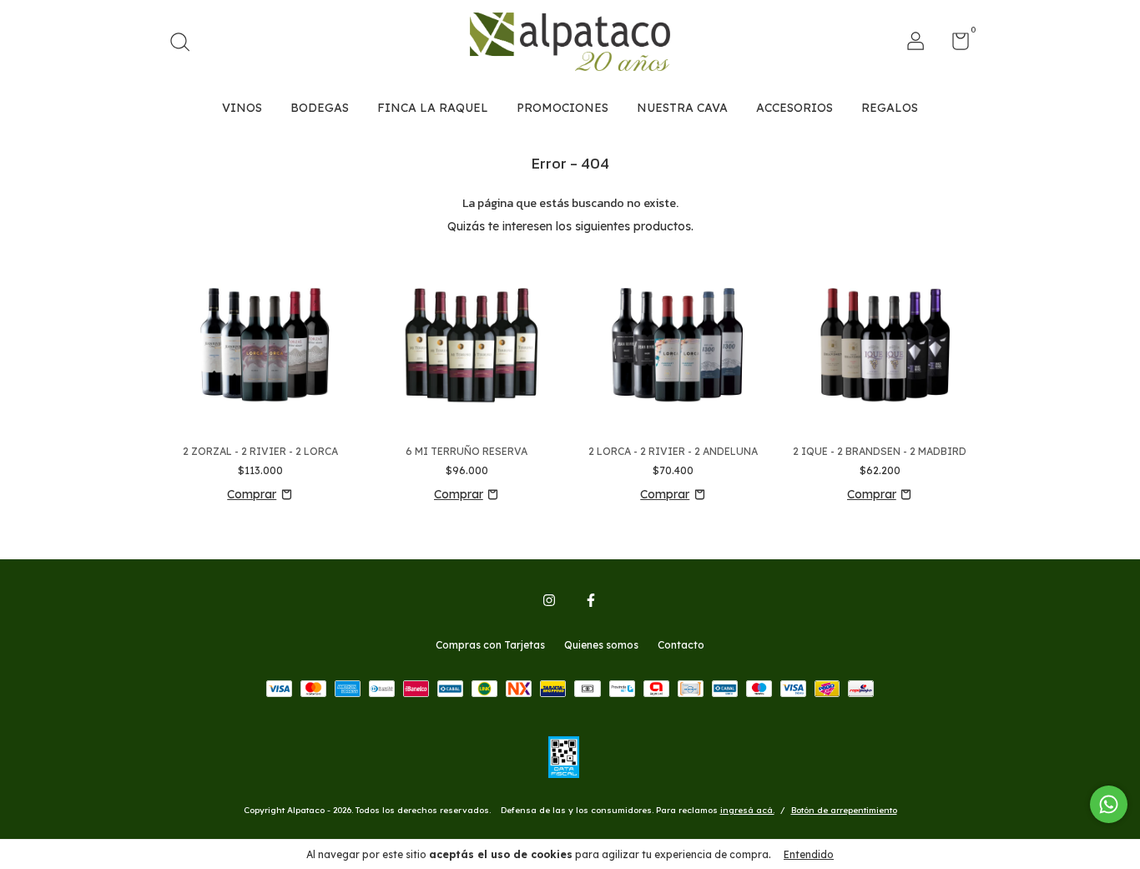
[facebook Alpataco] (591, 600)
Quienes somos (601, 645)
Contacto (681, 645)
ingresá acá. (747, 810)
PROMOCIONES (562, 107)
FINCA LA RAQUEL (432, 107)
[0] (954, 44)
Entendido (809, 854)
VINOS (242, 107)
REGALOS (889, 107)
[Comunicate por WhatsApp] (1108, 804)
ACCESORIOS (794, 107)
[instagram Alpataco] (549, 600)
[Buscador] (185, 43)
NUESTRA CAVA (682, 107)
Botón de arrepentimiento (844, 810)
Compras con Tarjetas (490, 645)
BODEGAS (319, 107)
